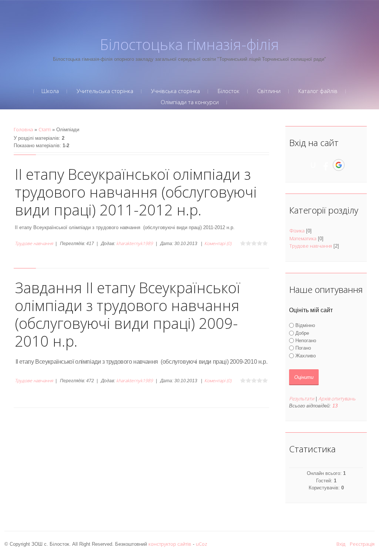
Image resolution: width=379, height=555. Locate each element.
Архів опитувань (336, 398)
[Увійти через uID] (313, 165)
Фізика (297, 230)
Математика (302, 238)
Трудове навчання (34, 243)
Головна (23, 129)
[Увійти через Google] (339, 165)
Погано (303, 348)
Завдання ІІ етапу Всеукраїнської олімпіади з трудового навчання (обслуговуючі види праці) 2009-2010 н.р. (127, 314)
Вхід (340, 544)
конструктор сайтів (169, 544)
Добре (302, 333)
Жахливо (305, 355)
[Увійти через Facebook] (325, 165)
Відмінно (305, 325)
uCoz (201, 544)
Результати (301, 398)
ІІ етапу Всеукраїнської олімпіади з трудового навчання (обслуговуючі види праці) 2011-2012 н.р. (136, 192)
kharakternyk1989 (134, 243)
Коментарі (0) (217, 243)
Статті (44, 129)
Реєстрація (362, 544)
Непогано (305, 340)
